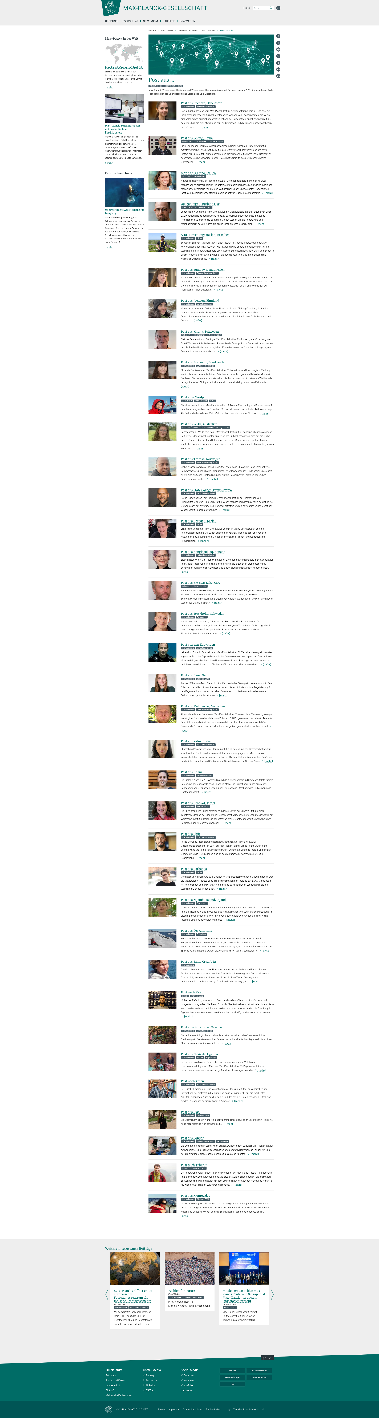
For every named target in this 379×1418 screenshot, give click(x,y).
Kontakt (232, 1371)
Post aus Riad (190, 1112)
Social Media (152, 1370)
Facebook (189, 1375)
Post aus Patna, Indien (196, 741)
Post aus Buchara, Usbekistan (201, 103)
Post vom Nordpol (193, 397)
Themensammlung (259, 1377)
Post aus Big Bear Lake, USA (200, 582)
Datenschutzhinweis (193, 1409)
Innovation (187, 21)
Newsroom (150, 21)
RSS (232, 1384)
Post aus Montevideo (195, 1195)
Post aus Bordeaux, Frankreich (202, 362)
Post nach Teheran (194, 1165)
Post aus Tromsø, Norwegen (200, 459)
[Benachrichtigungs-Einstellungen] (278, 8)
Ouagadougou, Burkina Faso (201, 204)
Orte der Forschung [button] (119, 173)
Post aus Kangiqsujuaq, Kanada (203, 552)
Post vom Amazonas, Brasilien (202, 1027)
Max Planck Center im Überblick (124, 67)
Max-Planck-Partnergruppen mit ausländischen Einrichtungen (122, 129)
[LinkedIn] (278, 43)
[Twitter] (278, 56)
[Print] (278, 76)
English (247, 8)
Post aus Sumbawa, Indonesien (203, 269)
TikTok (149, 1390)
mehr (110, 87)
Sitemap (162, 1409)
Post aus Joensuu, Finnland (200, 300)
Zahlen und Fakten (115, 1380)
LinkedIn (150, 1385)
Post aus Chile (190, 834)
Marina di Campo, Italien (198, 173)
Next (272, 1295)
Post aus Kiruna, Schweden (200, 331)
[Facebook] (278, 36)
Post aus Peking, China (197, 138)
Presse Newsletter (259, 1371)
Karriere (169, 21)
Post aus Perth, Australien (199, 424)
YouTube (188, 1385)
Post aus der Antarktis (196, 930)
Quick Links (114, 1370)
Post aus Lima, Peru (195, 675)
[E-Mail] (278, 69)
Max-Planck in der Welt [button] (121, 38)
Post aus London (192, 1138)
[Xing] (278, 63)
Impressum (174, 1409)
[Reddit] (278, 49)
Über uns (111, 21)
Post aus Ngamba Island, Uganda (204, 900)
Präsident (111, 1375)
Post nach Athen (192, 1081)
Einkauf (110, 1390)
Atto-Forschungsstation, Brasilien (205, 235)
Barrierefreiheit (213, 1409)
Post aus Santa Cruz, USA (198, 961)
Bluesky (150, 1375)
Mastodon (151, 1380)
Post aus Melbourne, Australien (203, 706)
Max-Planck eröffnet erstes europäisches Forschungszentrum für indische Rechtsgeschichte (133, 1296)
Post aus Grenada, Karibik (199, 521)
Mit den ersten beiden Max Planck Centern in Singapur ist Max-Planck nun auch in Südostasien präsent (244, 1296)
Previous (106, 1295)
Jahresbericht (113, 1385)
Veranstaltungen (232, 1377)
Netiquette (186, 1390)
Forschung (130, 21)
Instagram (189, 1380)
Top (269, 1357)
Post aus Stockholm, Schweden (202, 613)
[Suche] (271, 8)
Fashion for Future (181, 1291)
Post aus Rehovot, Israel (198, 803)
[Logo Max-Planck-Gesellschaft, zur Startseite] (154, 10)
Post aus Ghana (192, 772)
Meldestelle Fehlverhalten (119, 1395)
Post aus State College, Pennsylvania (206, 490)
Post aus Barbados (194, 869)
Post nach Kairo (192, 992)
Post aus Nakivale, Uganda (199, 1054)
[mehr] (205, 127)
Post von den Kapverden (198, 644)
